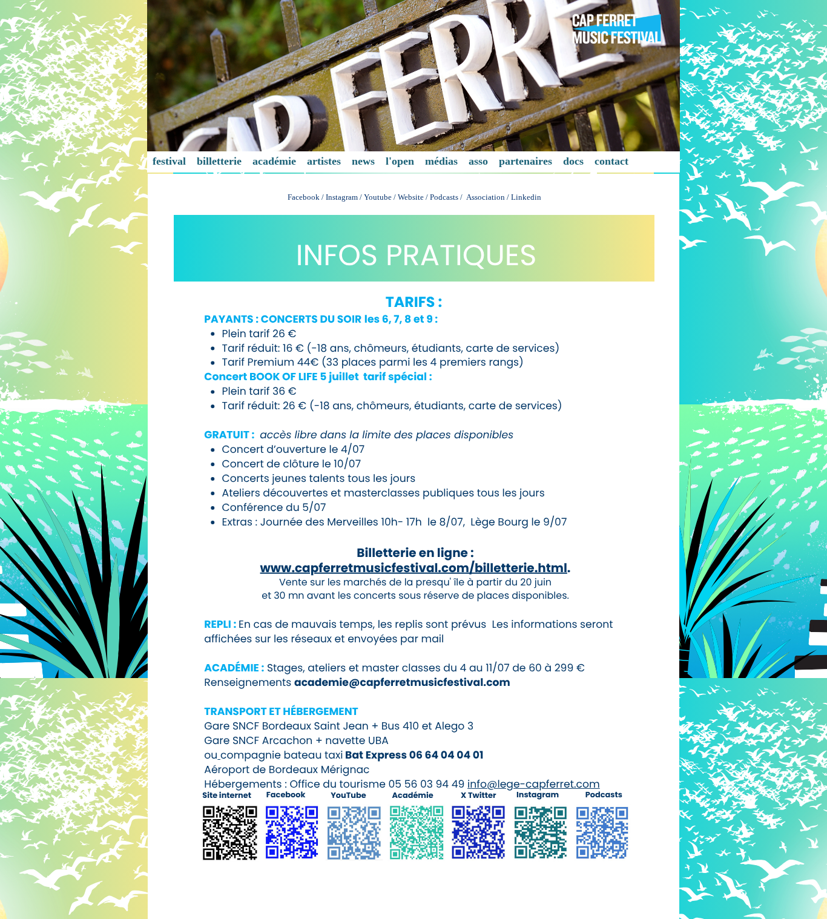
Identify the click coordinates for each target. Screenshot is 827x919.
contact (611, 161)
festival (169, 161)
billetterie (219, 161)
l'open (400, 161)
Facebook (304, 197)
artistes (324, 161)
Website (411, 197)
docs (573, 161)
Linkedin (526, 197)
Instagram (342, 197)
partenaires (525, 161)
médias (441, 161)
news (363, 161)
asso (478, 161)
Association (486, 197)
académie (274, 161)
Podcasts (444, 197)
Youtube (378, 197)
